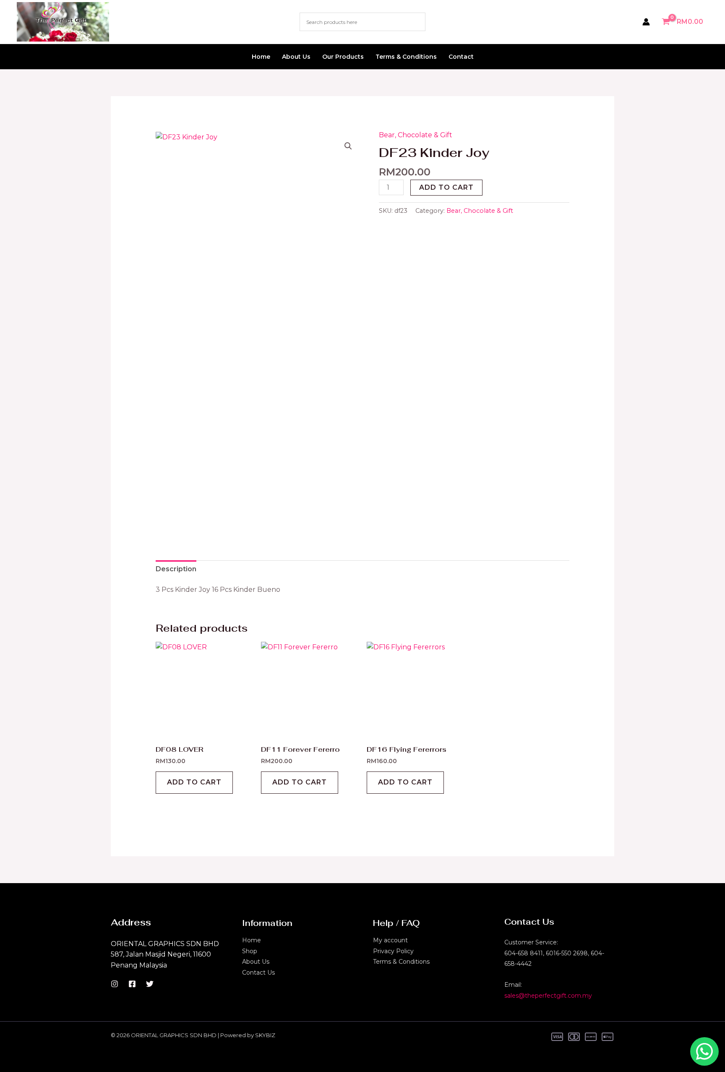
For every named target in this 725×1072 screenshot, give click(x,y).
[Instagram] (114, 984)
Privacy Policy (393, 951)
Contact (461, 56)
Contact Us (258, 972)
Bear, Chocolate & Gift (415, 135)
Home (261, 56)
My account (390, 940)
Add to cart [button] (194, 782)
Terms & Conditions (406, 56)
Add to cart (446, 187)
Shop (249, 951)
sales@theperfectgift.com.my (548, 995)
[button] (348, 146)
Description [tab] (176, 569)
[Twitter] (150, 984)
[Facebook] (132, 984)
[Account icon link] (646, 22)
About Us (296, 56)
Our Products (343, 56)
